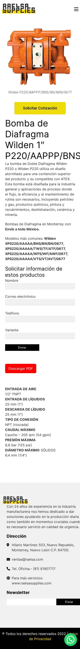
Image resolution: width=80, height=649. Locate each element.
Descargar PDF (21, 368)
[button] (70, 639)
